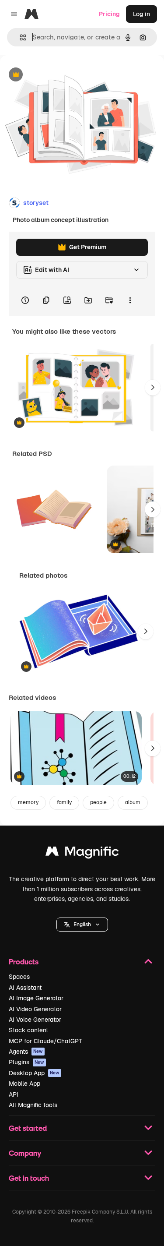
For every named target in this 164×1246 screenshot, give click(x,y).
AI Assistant (25, 988)
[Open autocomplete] (19, 37)
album (132, 802)
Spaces (19, 977)
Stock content (28, 1030)
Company (25, 1153)
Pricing (109, 14)
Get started (28, 1128)
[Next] (153, 387)
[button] (82, 925)
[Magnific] (82, 853)
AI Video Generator (35, 1009)
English (82, 924)
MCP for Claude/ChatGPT (45, 1041)
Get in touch (29, 1177)
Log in (141, 14)
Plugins (26, 1062)
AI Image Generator (36, 998)
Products (23, 961)
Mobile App (24, 1083)
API (13, 1094)
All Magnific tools (33, 1105)
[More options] (130, 300)
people (98, 802)
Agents (26, 1051)
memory (28, 802)
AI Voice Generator (35, 1020)
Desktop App (34, 1073)
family (64, 802)
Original (56, 75)
